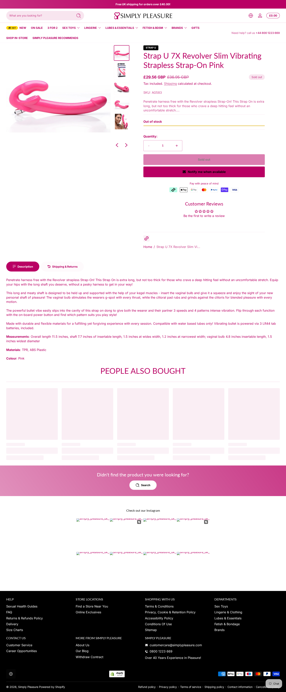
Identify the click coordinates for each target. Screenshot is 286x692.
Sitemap (151, 630)
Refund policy (147, 686)
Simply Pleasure (28, 686)
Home (147, 247)
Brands (177, 27)
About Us (82, 645)
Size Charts (14, 630)
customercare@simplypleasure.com (176, 645)
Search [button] (145, 485)
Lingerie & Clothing (228, 612)
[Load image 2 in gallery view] (121, 70)
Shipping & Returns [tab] (65, 266)
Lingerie (90, 27)
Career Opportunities (21, 651)
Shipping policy (214, 686)
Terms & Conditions (159, 606)
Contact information (240, 686)
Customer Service (19, 645)
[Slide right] (126, 145)
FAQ (9, 612)
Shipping (170, 84)
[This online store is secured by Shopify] (117, 674)
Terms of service (190, 686)
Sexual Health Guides (21, 606)
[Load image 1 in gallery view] (121, 53)
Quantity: (150, 136)
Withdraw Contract (89, 657)
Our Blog (82, 651)
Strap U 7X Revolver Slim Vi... (178, 247)
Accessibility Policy (159, 618)
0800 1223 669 (161, 651)
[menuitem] (39, 606)
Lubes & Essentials (119, 27)
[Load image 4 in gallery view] (121, 104)
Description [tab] (25, 266)
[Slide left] (117, 145)
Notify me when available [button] (207, 172)
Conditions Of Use (158, 624)
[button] (250, 15)
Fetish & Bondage (227, 624)
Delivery (12, 624)
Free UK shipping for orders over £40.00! (143, 4)
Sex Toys (69, 27)
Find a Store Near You (92, 606)
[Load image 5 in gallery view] (121, 121)
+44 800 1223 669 (268, 32)
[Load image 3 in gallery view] (121, 87)
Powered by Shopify (52, 686)
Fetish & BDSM (153, 27)
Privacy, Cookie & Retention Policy (170, 612)
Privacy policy (168, 686)
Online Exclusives (88, 612)
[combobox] (39, 15)
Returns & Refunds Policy (24, 618)
